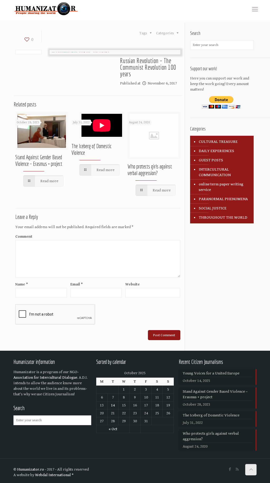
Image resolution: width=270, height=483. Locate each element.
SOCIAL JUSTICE (212, 208)
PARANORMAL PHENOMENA (223, 199)
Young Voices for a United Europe (211, 373)
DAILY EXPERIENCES (216, 151)
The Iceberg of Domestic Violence (211, 415)
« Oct (113, 429)
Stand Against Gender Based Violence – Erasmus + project (38, 160)
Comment (23, 236)
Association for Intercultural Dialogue (45, 377)
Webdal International (53, 475)
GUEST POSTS (211, 160)
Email (76, 284)
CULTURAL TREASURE (218, 141)
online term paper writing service (221, 187)
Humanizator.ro (30, 469)
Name (21, 284)
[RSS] (237, 469)
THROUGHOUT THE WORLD (223, 217)
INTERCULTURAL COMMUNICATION (215, 172)
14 (113, 405)
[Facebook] (230, 469)
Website (132, 284)
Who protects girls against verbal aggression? (150, 169)
